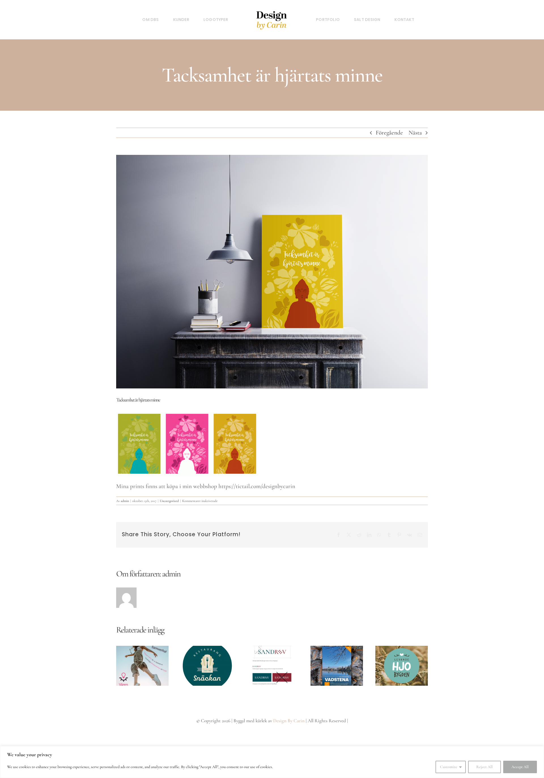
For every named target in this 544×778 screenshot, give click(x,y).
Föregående (389, 132)
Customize (448, 766)
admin (125, 501)
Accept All (520, 766)
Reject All (484, 766)
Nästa (415, 132)
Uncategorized (169, 501)
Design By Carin (289, 721)
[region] (272, 762)
